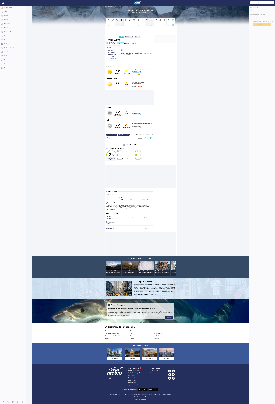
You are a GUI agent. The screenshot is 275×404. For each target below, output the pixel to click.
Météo (106, 6)
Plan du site (128, 394)
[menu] (3, 3)
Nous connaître (132, 378)
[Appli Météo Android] (153, 389)
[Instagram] (173, 374)
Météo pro (153, 373)
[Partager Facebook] (148, 138)
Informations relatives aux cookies (139, 394)
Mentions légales (113, 394)
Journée (121, 36)
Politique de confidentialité (154, 394)
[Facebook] (169, 371)
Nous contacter (132, 382)
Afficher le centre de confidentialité (141, 396)
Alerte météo (131, 375)
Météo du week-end (123, 134)
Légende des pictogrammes (136, 385)
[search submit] (272, 2)
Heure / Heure (129, 36)
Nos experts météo (133, 370)
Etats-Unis (110, 6)
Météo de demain (111, 134)
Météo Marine (154, 370)
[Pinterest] (169, 378)
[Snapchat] (169, 374)
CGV (123, 394)
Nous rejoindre (132, 380)
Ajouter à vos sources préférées (115, 138)
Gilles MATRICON (120, 42)
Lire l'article (169, 317)
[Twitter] (173, 371)
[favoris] (152, 10)
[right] (175, 267)
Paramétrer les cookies (167, 394)
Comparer (137, 36)
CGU (120, 394)
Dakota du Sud (115, 6)
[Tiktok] (173, 378)
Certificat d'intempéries (134, 373)
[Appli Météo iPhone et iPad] (143, 389)
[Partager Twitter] (151, 138)
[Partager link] (145, 138)
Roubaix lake (121, 6)
